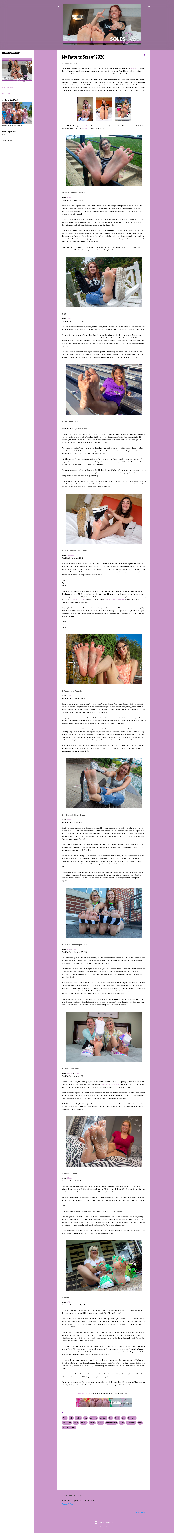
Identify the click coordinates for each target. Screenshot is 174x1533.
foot (123, 1418)
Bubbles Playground (78, 599)
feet (110, 1418)
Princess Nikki (85, 126)
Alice (69, 197)
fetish (117, 1418)
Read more (141, 1512)
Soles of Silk (135, 68)
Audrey (84, 128)
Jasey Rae (70, 555)
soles (122, 1423)
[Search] (149, 6)
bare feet (93, 1418)
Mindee (69, 820)
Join (79, 1393)
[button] (144, 55)
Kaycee (77, 1073)
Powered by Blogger (105, 1522)
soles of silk (131, 1423)
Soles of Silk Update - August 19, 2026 (78, 1500)
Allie (69, 949)
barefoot (103, 1418)
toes (140, 1423)
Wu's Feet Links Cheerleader (114, 599)
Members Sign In (9, 93)
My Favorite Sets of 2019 (110, 1084)
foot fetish (132, 1418)
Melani (127, 126)
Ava (68, 426)
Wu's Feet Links (69, 1427)
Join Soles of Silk (9, 87)
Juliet (69, 318)
